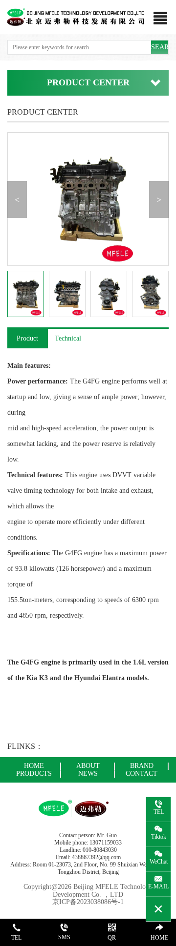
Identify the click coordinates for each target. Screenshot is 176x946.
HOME (34, 765)
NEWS (88, 773)
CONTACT (141, 773)
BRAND (142, 765)
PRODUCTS (34, 773)
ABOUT (88, 765)
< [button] (17, 199)
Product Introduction (27, 341)
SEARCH (159, 47)
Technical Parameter (68, 341)
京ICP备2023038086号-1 (88, 902)
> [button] (158, 199)
